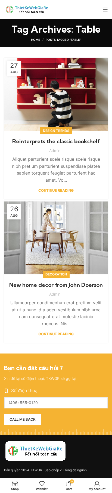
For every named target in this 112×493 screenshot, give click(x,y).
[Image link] (35, 450)
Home (35, 40)
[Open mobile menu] (105, 9)
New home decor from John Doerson (56, 284)
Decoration (56, 274)
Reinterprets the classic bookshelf (56, 141)
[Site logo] (28, 9)
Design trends (56, 131)
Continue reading (56, 190)
